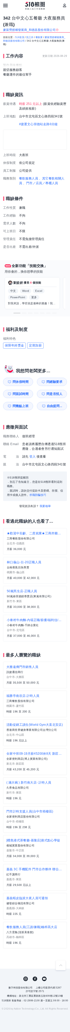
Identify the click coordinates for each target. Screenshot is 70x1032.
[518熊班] (35, 6)
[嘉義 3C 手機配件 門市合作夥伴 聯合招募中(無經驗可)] (35, 877)
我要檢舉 (45, 506)
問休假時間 (21, 381)
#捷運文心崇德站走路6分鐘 (38, 124)
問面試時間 (21, 393)
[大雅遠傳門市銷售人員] (35, 675)
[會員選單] (64, 5)
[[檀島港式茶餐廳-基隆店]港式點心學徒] (35, 848)
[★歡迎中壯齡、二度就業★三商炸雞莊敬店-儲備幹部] (35, 541)
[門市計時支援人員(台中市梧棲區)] (35, 819)
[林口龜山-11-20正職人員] (35, 570)
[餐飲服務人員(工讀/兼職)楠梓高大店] (35, 935)
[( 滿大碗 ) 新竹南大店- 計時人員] (35, 791)
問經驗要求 (54, 381)
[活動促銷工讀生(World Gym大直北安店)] (35, 733)
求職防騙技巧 (37, 494)
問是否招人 (54, 393)
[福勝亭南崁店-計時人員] (35, 704)
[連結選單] (5, 5)
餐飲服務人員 (28, 178)
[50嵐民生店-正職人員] (35, 599)
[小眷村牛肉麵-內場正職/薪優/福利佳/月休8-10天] (35, 628)
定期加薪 (35, 345)
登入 (32, 456)
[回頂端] (61, 965)
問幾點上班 (21, 406)
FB (35, 979)
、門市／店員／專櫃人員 (40, 183)
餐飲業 (39, 37)
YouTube (44, 979)
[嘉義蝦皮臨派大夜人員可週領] (35, 906)
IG (25, 979)
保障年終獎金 (14, 345)
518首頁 (19, 37)
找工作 (29, 37)
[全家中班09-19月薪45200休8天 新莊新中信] (35, 762)
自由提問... (54, 406)
